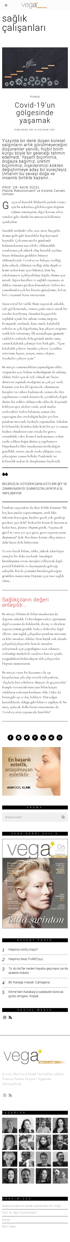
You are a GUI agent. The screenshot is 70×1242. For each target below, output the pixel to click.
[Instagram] (4, 1017)
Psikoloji (35, 96)
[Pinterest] (35, 738)
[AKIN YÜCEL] (10, 1125)
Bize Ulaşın (9, 1226)
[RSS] (10, 1017)
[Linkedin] (43, 738)
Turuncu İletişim (24, 1079)
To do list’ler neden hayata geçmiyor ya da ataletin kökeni (38, 970)
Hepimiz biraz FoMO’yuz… (26, 959)
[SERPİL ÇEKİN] (43, 1176)
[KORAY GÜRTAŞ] (60, 1142)
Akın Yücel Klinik (24, 1074)
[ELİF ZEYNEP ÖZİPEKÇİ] (43, 1142)
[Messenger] (19, 738)
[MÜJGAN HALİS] (43, 1159)
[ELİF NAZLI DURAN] (26, 1142)
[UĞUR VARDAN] (60, 1176)
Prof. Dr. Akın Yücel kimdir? (19, 1212)
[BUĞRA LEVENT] (43, 1125)
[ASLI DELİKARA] (26, 1125)
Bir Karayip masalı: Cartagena (29, 982)
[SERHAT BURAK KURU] (26, 1176)
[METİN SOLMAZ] (26, 1159)
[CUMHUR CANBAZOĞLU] (10, 1142)
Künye (6, 1219)
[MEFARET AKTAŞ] (10, 1159)
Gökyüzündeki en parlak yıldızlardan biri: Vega (31, 1206)
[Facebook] (10, 738)
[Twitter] (27, 738)
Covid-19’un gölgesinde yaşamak (35, 113)
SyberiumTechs (11, 1084)
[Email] (59, 738)
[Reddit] (51, 738)
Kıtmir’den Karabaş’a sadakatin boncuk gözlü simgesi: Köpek (35, 994)
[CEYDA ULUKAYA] (60, 1125)
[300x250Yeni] (31, 771)
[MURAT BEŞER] (60, 1159)
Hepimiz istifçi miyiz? (23, 949)
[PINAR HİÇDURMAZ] (10, 1176)
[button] (63, 817)
